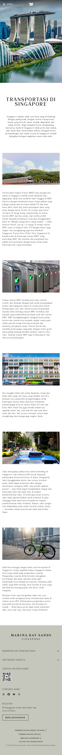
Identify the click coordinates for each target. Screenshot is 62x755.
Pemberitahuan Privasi (30, 734)
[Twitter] (19, 695)
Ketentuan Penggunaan (31, 741)
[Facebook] (9, 695)
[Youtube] (14, 695)
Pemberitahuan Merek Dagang (30, 730)
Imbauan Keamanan (29, 738)
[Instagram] (3, 695)
